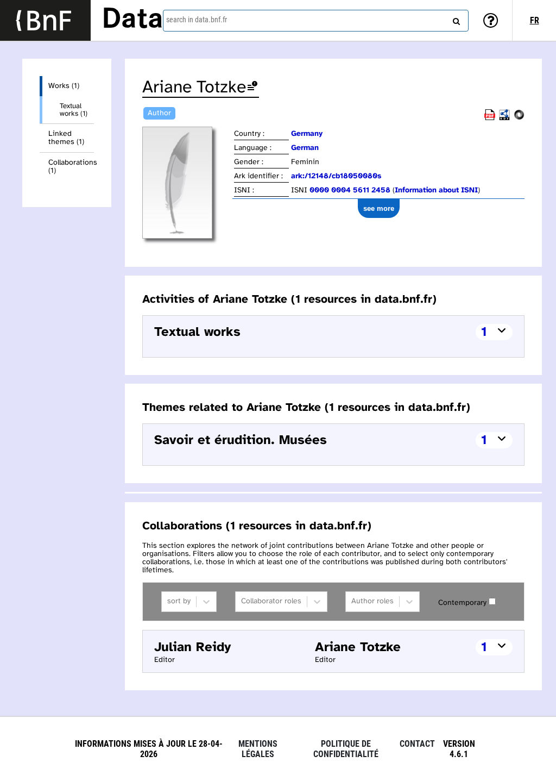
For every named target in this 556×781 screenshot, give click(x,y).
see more (378, 208)
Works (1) (63, 86)
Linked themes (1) (66, 138)
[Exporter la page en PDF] (489, 118)
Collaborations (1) (71, 167)
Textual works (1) (73, 109)
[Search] (455, 19)
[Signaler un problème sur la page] (252, 88)
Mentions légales (257, 749)
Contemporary (462, 603)
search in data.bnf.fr (196, 19)
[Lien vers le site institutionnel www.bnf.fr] (45, 20)
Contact (417, 744)
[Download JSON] (519, 118)
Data (132, 20)
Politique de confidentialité (345, 749)
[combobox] (316, 21)
